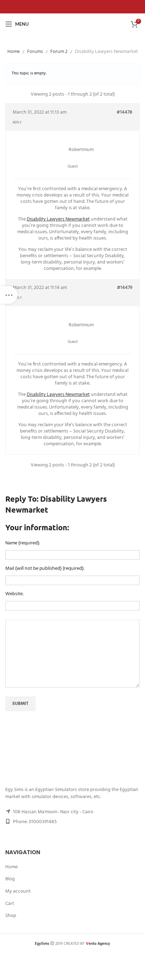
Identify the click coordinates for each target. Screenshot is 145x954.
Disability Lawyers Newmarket (58, 219)
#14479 (124, 288)
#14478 (124, 112)
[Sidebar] (9, 295)
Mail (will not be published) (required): (44, 569)
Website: (14, 594)
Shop (10, 915)
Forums (35, 52)
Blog (10, 879)
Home (13, 52)
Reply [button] (17, 122)
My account (18, 891)
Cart (9, 903)
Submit (20, 703)
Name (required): (22, 543)
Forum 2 (59, 52)
